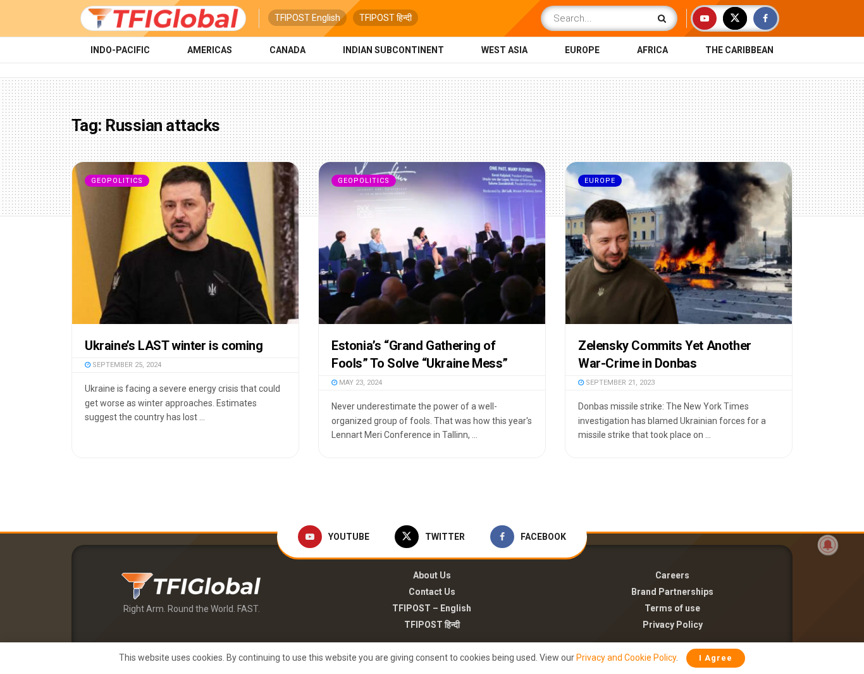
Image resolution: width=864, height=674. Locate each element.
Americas (209, 50)
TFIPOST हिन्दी (385, 18)
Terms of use (672, 608)
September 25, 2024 (125, 365)
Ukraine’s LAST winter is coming (174, 345)
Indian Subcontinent (393, 50)
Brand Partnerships (672, 592)
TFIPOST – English (431, 608)
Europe (582, 50)
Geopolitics (117, 181)
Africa (652, 50)
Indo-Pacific (120, 50)
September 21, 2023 (619, 382)
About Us (432, 575)
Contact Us (432, 592)
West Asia (504, 50)
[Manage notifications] (828, 545)
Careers (672, 575)
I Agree (715, 658)
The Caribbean (739, 50)
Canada (287, 50)
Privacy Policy (673, 625)
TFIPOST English (307, 18)
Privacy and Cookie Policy (626, 657)
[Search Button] (664, 18)
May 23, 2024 (359, 382)
